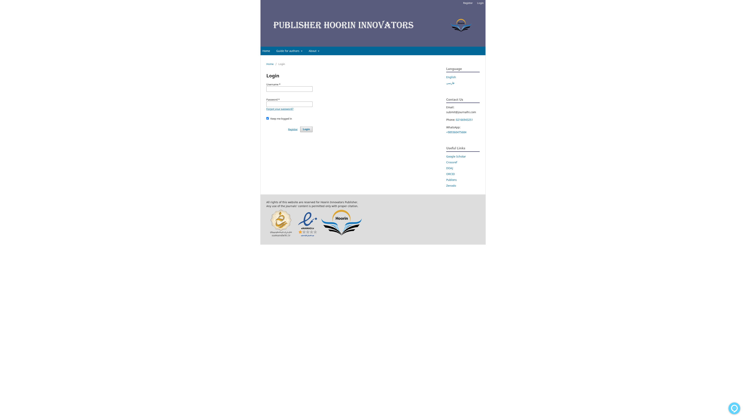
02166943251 (464, 120)
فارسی (450, 83)
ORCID (450, 174)
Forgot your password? (280, 109)
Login (480, 3)
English (451, 77)
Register (468, 3)
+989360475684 (456, 132)
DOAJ (449, 168)
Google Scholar (456, 156)
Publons (451, 180)
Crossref (451, 162)
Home (266, 51)
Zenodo (451, 185)
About (313, 51)
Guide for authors (288, 51)
